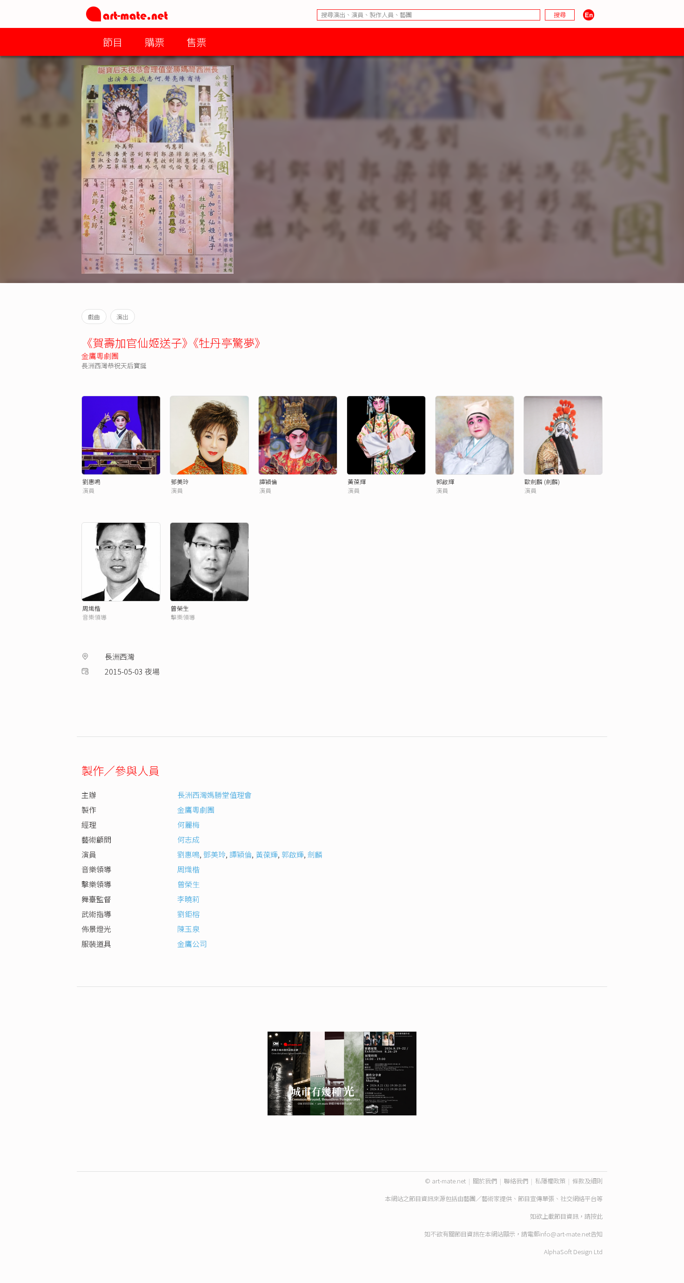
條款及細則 (587, 1180)
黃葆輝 (357, 481)
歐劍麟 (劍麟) (542, 481)
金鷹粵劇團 (100, 355)
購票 (154, 41)
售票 (196, 41)
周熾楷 (91, 608)
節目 (112, 41)
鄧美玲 (180, 481)
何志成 (188, 839)
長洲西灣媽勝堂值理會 (214, 794)
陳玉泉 (188, 928)
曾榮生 (180, 608)
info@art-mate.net (564, 1233)
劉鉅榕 (188, 913)
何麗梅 (188, 824)
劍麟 (315, 854)
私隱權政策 (550, 1180)
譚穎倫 (268, 481)
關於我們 (485, 1180)
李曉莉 (188, 899)
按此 (596, 1216)
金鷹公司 (192, 943)
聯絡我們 (516, 1180)
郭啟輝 (445, 481)
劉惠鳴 (91, 481)
